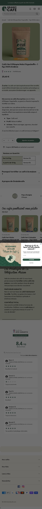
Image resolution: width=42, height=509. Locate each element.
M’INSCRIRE (31, 259)
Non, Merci (31, 262)
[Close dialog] (40, 243)
